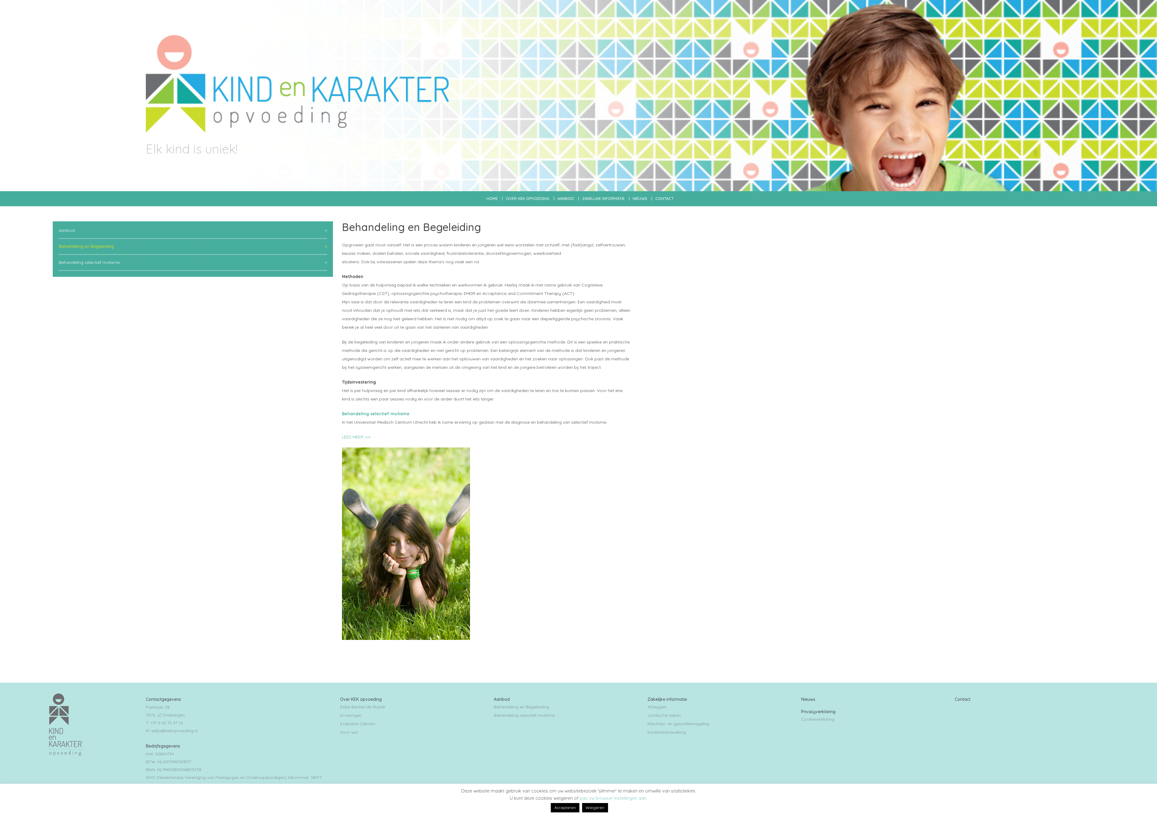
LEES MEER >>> (356, 437)
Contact (664, 198)
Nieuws (640, 198)
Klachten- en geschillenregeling (678, 723)
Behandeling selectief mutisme (89, 262)
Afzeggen (656, 707)
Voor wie (349, 732)
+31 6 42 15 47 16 (167, 723)
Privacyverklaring (818, 711)
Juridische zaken (664, 715)
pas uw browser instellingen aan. (613, 798)
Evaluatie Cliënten (357, 723)
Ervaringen (351, 715)
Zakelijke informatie (603, 198)
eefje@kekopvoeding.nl (174, 730)
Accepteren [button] (565, 807)
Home (492, 198)
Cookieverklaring (817, 719)
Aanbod (565, 198)
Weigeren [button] (595, 807)
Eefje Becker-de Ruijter (362, 707)
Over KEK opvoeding (527, 198)
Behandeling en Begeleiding (86, 246)
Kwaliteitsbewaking (666, 732)
